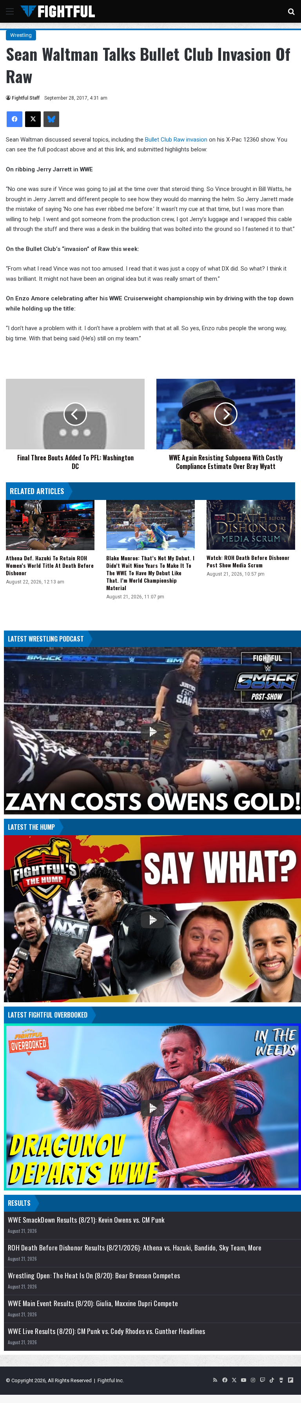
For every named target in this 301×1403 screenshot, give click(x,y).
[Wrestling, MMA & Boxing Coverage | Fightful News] (57, 11)
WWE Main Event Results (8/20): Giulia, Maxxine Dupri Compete (93, 1303)
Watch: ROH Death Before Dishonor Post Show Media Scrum (248, 561)
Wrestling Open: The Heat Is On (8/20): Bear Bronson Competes (94, 1275)
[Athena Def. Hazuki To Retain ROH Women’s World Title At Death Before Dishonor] (50, 525)
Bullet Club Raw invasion (176, 139)
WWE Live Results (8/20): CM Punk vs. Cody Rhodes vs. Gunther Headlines (106, 1331)
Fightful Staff (26, 98)
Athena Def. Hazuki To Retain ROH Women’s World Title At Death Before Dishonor (50, 565)
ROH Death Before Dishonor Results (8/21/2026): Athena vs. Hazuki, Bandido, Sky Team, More (134, 1247)
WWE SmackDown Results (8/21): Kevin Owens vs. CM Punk (86, 1220)
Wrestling (21, 35)
